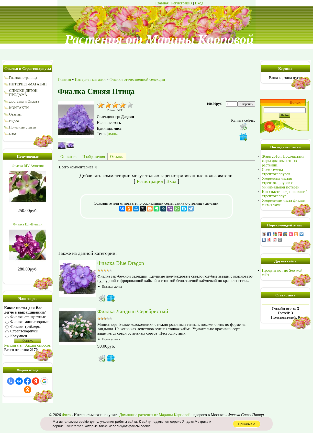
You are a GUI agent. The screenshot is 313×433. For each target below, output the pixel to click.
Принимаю (246, 424)
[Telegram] (191, 208)
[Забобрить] (264, 234)
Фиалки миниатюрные (29, 322)
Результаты (13, 345)
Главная (161, 3)
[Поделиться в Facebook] (269, 234)
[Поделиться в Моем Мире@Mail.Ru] (285, 234)
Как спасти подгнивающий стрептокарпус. (285, 193)
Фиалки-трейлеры (25, 326)
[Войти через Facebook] (27, 381)
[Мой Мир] (136, 208)
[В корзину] (102, 298)
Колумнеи (18, 336)
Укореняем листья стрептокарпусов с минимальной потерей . (282, 182)
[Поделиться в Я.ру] (275, 240)
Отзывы (116, 156)
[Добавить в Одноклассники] (296, 234)
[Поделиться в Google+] (280, 234)
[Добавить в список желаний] (243, 136)
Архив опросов (38, 345)
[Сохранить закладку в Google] (275, 234)
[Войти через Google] (44, 381)
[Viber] (170, 208)
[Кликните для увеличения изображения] (76, 119)
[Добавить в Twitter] (301, 234)
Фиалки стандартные (28, 317)
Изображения (93, 156)
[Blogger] (150, 208)
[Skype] (184, 208)
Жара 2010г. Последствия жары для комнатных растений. (283, 160)
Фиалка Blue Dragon (120, 263)
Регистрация (181, 3)
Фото (66, 415)
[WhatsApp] (177, 208)
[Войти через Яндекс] (35, 381)
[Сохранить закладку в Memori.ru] (291, 234)
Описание (68, 156)
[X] (143, 208)
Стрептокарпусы (24, 331)
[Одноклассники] (129, 208)
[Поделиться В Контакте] (264, 240)
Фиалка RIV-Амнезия (28, 166)
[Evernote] (156, 208)
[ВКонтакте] (122, 208)
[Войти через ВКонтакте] (19, 381)
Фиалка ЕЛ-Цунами (28, 224)
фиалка (113, 133)
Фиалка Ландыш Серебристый (132, 311)
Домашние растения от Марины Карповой (154, 415)
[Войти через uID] (10, 381)
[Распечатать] (280, 240)
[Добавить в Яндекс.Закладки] (269, 240)
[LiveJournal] (163, 208)
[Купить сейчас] (243, 126)
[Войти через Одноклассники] (27, 389)
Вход (199, 3)
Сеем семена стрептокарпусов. (276, 171)
